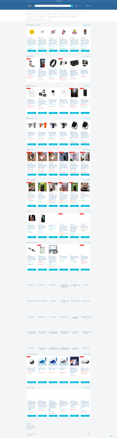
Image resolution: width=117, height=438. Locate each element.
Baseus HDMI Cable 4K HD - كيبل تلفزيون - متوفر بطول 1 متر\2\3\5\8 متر (74, 257)
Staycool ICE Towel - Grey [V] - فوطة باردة (63, 369)
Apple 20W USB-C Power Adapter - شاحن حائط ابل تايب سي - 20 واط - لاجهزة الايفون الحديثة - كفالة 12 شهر (63, 101)
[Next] (90, 39)
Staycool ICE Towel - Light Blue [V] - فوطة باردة (42, 369)
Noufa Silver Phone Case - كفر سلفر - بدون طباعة (85, 227)
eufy (49, 98)
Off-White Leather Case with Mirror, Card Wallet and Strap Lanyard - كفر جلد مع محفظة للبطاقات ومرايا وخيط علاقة (85, 166)
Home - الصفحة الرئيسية (30, 11)
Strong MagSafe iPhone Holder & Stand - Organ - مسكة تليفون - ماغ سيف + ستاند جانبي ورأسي (42, 134)
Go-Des (71, 98)
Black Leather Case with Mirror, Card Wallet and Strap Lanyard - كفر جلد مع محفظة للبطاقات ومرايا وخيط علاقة (63, 166)
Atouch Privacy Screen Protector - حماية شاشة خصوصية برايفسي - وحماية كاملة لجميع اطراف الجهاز (31, 227)
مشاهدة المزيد (88, 211)
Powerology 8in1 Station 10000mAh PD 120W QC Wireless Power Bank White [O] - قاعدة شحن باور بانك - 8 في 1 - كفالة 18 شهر (63, 403)
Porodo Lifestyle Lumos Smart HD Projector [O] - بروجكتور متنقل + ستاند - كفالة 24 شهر (85, 258)
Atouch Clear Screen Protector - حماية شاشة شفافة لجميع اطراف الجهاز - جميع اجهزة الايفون (42, 227)
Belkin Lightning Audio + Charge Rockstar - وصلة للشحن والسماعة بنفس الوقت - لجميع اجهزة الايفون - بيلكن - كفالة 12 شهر (42, 258)
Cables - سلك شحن (81, 11)
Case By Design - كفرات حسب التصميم (59, 11)
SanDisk (28, 255)
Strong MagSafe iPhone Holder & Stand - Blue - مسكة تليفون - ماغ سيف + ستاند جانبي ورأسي (52, 134)
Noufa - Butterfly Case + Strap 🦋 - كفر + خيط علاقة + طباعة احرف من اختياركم (31, 195)
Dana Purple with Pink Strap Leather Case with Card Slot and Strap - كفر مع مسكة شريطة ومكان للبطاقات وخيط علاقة (74, 166)
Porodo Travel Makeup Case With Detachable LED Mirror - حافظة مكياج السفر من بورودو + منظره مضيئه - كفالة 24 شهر (31, 72)
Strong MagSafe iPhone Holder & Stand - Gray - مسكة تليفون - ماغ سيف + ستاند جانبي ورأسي (31, 134)
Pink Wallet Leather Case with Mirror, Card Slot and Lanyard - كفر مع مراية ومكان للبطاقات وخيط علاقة (42, 166)
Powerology (29, 400)
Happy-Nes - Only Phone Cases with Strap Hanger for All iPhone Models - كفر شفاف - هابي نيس (85, 101)
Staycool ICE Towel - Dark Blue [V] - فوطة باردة (53, 369)
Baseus (50, 255)
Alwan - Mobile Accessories (29, 38)
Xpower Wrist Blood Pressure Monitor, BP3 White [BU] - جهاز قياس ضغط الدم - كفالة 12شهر (84, 72)
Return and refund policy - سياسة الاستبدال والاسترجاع (35, 19)
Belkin (39, 255)
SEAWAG (71, 366)
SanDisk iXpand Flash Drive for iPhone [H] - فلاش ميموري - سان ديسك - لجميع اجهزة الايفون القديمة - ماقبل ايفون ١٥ (31, 258)
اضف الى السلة (32, 144)
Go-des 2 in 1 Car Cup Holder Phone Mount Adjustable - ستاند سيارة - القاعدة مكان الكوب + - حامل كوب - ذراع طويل (74, 101)
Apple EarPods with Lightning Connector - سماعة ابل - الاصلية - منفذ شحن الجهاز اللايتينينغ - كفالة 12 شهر (31, 101)
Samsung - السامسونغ (46, 11)
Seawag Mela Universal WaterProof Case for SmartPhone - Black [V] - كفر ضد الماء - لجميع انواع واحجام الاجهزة (74, 370)
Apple (28, 98)
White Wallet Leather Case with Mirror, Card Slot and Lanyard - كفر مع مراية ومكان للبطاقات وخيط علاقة (53, 166)
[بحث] (72, 6)
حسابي (76, 6)
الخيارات (32, 50)
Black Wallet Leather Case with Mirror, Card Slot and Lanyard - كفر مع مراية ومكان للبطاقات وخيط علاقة (31, 166)
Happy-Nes (82, 98)
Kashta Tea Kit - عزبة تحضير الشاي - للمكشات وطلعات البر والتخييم (85, 195)
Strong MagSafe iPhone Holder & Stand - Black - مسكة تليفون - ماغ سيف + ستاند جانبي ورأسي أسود (63, 134)
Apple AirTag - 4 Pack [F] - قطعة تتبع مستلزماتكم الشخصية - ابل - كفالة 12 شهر (85, 369)
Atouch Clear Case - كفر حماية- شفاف (52, 226)
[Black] (81, 408)
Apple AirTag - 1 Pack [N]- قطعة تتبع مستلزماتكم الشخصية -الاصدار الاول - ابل (31, 369)
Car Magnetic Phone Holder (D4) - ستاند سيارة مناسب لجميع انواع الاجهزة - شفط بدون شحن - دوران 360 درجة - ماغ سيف (42, 102)
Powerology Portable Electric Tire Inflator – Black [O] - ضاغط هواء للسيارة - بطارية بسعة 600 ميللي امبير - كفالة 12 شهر (74, 403)
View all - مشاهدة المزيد (87, 56)
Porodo (82, 255)
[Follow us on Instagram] (88, 434)
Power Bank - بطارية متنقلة (72, 11)
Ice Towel (39, 366)
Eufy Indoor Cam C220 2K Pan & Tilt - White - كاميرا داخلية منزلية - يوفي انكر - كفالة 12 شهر (53, 101)
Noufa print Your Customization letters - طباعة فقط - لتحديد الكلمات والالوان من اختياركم (42, 196)
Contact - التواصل (48, 19)
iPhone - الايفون (38, 11)
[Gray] (49, 409)
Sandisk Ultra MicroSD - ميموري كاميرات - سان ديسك (63, 257)
